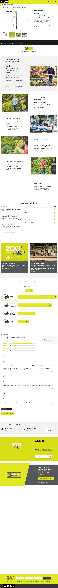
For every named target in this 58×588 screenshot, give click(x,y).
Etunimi (15, 290)
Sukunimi (32, 290)
